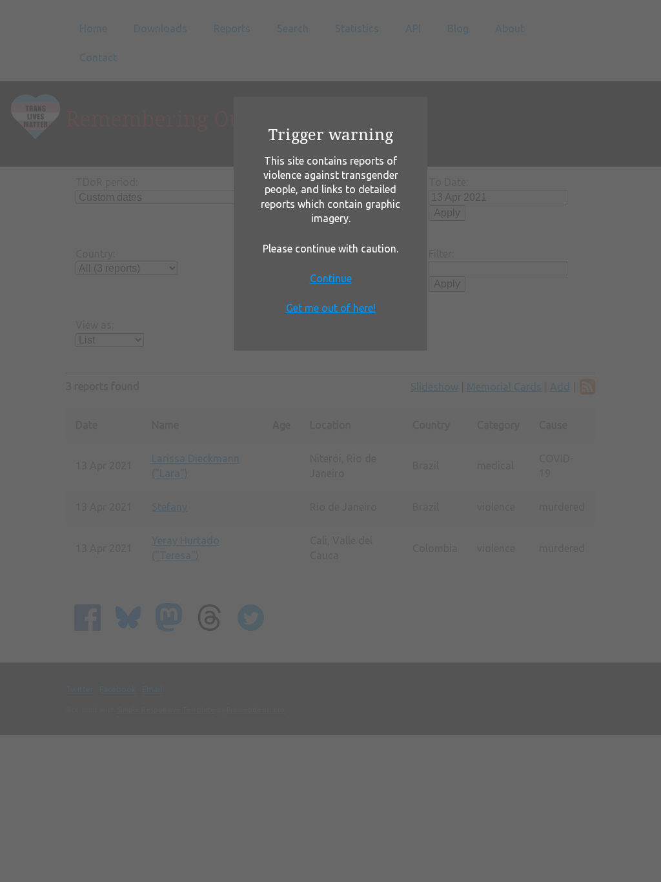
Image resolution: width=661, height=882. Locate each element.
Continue (331, 278)
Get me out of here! (331, 308)
